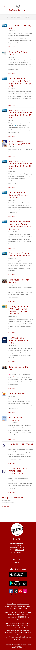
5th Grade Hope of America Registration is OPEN (19, 340)
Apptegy (21, 647)
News (27, 17)
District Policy (11, 604)
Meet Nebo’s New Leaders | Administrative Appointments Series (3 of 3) (20, 82)
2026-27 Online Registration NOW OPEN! (20, 142)
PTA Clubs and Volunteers (15, 418)
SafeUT (16, 562)
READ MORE (12, 47)
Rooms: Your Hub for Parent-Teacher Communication (18, 470)
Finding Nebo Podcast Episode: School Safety (19, 254)
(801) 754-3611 (19, 550)
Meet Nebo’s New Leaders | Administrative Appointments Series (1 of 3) (20, 165)
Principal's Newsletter (12, 497)
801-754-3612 (18, 552)
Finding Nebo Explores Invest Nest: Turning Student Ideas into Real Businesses (19, 225)
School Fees (18, 608)
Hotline (25, 608)
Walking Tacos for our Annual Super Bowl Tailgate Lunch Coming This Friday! (19, 310)
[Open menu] (4, 7)
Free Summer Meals (18, 393)
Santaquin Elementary (14, 17)
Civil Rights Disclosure (18, 606)
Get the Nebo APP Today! (20, 444)
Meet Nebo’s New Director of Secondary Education (18, 195)
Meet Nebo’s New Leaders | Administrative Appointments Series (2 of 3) (20, 114)
